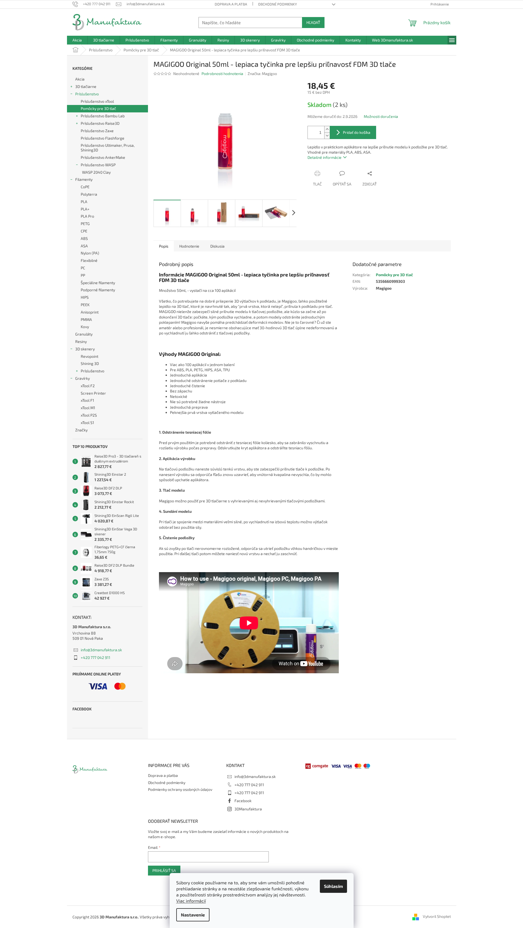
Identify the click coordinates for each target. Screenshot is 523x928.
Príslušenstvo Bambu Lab (103, 115)
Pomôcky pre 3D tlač (98, 108)
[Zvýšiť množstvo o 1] (327, 129)
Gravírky (82, 378)
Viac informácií (191, 900)
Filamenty (84, 179)
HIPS (85, 297)
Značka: (262, 73)
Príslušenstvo (87, 94)
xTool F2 (88, 385)
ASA (84, 245)
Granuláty (84, 334)
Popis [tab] (163, 246)
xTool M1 (88, 407)
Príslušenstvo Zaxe (97, 130)
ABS (84, 238)
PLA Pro (87, 216)
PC (83, 267)
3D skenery (85, 349)
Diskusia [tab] (217, 246)
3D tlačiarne (85, 86)
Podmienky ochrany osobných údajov (180, 789)
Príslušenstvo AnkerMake (103, 157)
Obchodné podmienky (277, 4)
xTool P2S (89, 415)
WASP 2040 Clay (96, 172)
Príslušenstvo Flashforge (102, 138)
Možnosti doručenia (381, 116)
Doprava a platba (231, 4)
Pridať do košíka (356, 132)
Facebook (242, 800)
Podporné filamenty (98, 289)
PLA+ (85, 209)
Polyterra (89, 194)
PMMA (86, 319)
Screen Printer (93, 393)
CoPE (85, 186)
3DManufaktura (248, 809)
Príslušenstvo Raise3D (100, 123)
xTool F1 (87, 400)
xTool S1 (87, 422)
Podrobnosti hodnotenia (222, 73)
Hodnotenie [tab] (189, 246)
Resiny (81, 341)
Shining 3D (90, 363)
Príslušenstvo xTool (97, 101)
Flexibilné (89, 260)
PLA (84, 201)
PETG (85, 223)
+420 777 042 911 (95, 657)
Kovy (85, 326)
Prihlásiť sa (164, 870)
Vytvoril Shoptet (437, 916)
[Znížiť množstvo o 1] (327, 135)
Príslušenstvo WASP (98, 164)
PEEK (85, 304)
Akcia (80, 79)
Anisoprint (90, 312)
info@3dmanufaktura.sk (101, 649)
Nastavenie (193, 914)
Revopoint (89, 356)
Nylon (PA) (90, 253)
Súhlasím (333, 886)
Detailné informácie (324, 157)
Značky (81, 430)
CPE (84, 231)
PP (83, 275)
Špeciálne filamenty (98, 282)
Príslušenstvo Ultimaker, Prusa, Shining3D (108, 147)
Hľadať (313, 22)
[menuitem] (77, 40)
